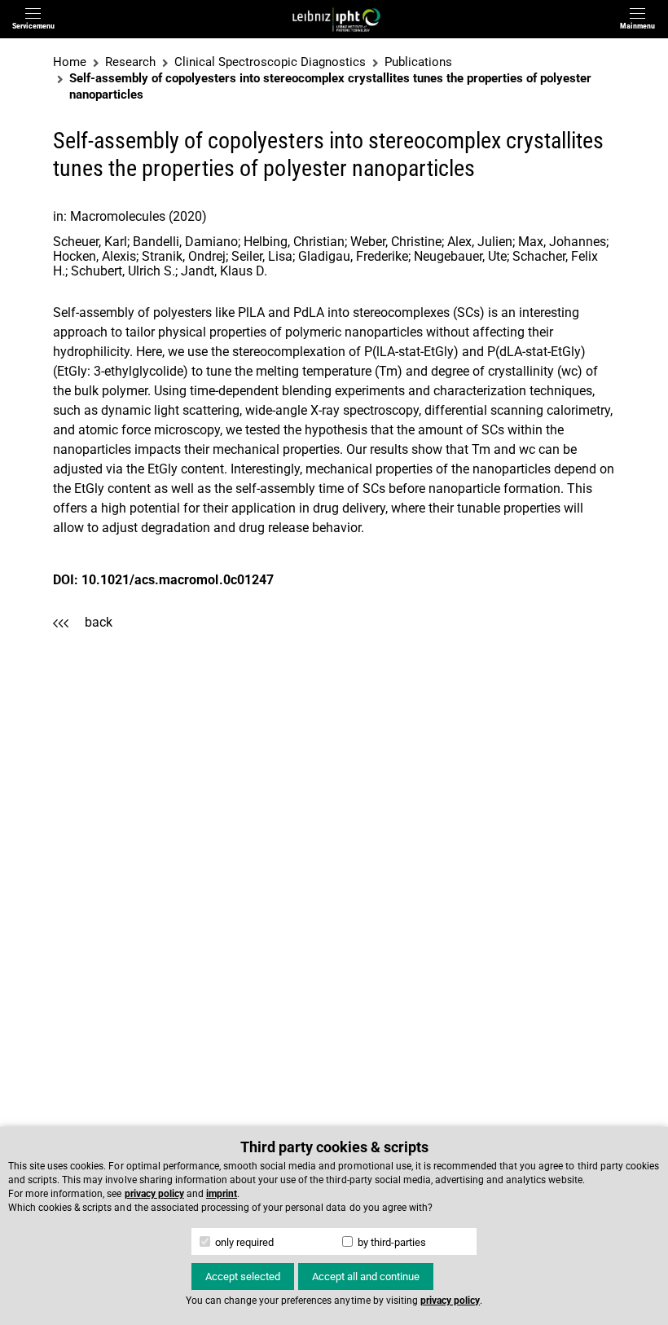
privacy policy (154, 1194)
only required (243, 1242)
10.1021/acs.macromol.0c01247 (177, 580)
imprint (221, 1194)
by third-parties (390, 1242)
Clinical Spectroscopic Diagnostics (270, 62)
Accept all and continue (366, 1276)
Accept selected (242, 1276)
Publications (418, 62)
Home (69, 62)
